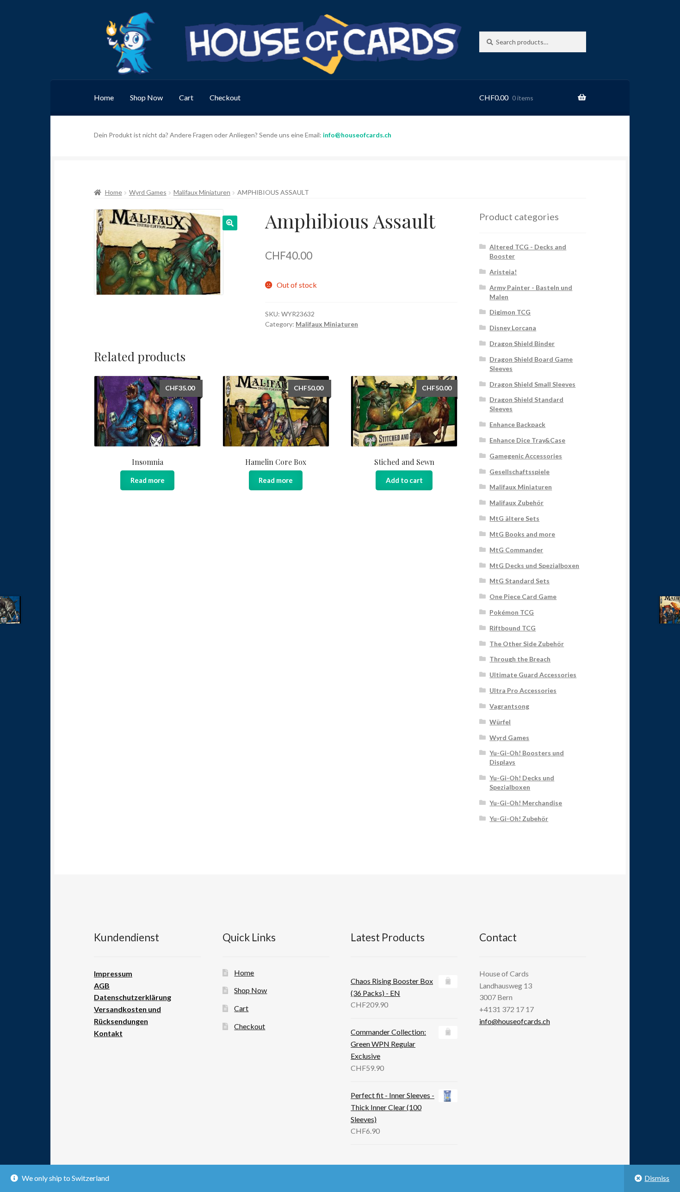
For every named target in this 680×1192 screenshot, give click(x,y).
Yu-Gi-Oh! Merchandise (525, 803)
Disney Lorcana (512, 328)
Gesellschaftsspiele (519, 472)
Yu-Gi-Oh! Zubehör (518, 818)
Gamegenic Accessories (525, 456)
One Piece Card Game (522, 596)
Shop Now (146, 97)
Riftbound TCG (512, 628)
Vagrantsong (509, 706)
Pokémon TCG (511, 612)
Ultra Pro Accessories (522, 690)
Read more (147, 480)
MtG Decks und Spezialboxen (534, 565)
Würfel (500, 722)
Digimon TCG (510, 312)
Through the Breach (519, 659)
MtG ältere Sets (514, 518)
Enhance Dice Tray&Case (527, 440)
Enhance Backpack (517, 424)
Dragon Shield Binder (522, 343)
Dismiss (656, 1177)
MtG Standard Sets (519, 581)
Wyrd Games (148, 192)
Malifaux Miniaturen (201, 192)
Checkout (225, 97)
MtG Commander (516, 550)
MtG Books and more (522, 534)
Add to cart (404, 480)
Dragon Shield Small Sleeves (532, 384)
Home (104, 97)
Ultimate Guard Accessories (532, 675)
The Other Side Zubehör (526, 644)
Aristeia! (503, 272)
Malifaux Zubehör (516, 502)
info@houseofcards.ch (357, 135)
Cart (186, 97)
